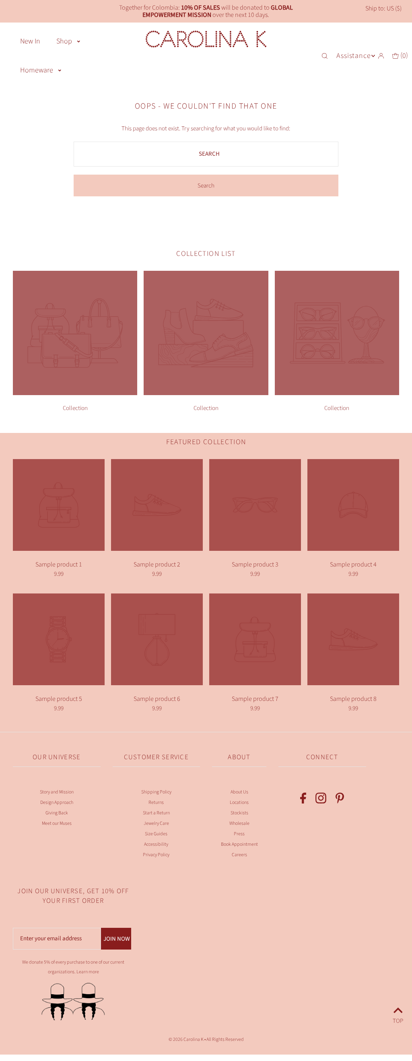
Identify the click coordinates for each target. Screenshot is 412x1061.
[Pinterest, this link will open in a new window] (340, 800)
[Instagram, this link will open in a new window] (320, 800)
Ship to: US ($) (383, 8)
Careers (239, 854)
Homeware (36, 70)
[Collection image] (75, 393)
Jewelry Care (156, 823)
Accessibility (156, 844)
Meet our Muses (57, 823)
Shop (64, 41)
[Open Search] (325, 56)
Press (239, 833)
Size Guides (156, 833)
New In (30, 41)
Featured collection (206, 442)
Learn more (87, 971)
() (403, 55)
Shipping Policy (156, 792)
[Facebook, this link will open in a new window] (303, 800)
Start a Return (156, 813)
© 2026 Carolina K (186, 1039)
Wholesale (239, 823)
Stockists (239, 813)
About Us (239, 792)
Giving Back (56, 813)
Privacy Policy (156, 854)
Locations (239, 802)
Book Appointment (239, 844)
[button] (78, 41)
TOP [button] (398, 1020)
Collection (75, 408)
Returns (156, 802)
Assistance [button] (353, 56)
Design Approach (56, 802)
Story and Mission (57, 792)
